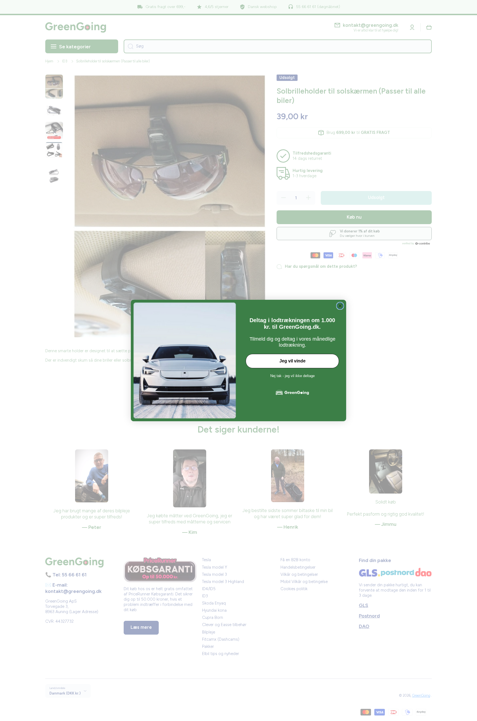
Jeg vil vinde (292, 361)
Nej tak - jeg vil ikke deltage (292, 376)
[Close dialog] (340, 306)
